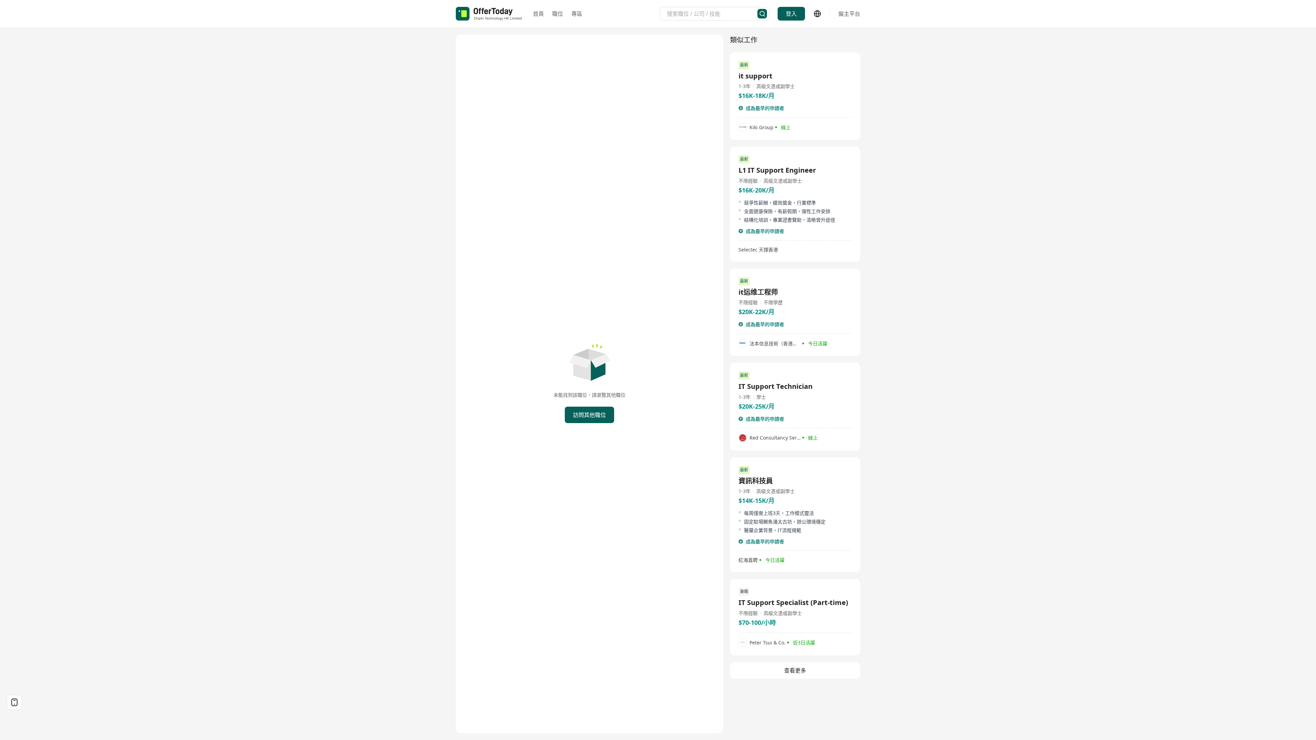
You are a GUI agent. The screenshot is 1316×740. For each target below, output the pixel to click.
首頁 (538, 13)
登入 (791, 13)
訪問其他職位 (589, 415)
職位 (557, 13)
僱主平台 (849, 13)
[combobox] (712, 14)
